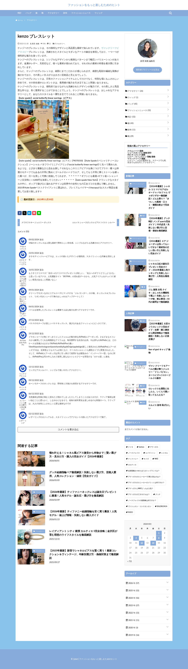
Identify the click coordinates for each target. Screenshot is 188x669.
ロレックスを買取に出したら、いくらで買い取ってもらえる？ (159, 392)
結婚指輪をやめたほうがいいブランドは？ (144, 471)
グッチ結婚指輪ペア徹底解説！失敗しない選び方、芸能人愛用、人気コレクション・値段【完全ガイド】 (82, 474)
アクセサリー (53, 13)
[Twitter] (24, 213)
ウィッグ (98, 13)
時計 (19, 13)
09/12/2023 (34, 380)
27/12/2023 (34, 320)
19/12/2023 (34, 334)
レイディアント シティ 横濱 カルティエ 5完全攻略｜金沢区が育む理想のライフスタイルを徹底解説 (83, 533)
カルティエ (132, 465)
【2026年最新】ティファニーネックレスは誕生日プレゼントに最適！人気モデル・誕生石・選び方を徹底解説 (83, 494)
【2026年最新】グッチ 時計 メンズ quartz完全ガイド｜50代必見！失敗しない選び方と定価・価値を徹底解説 (159, 224)
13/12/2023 (34, 367)
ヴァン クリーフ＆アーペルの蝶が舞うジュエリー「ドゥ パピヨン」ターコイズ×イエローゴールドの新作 (159, 372)
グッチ (157, 494)
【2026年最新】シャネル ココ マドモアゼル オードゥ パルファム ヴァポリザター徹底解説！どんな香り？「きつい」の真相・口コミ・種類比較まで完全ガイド (159, 197)
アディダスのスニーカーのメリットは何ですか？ (146, 482)
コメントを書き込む (68, 429)
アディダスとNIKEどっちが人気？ (140, 488)
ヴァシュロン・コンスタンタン (139, 506)
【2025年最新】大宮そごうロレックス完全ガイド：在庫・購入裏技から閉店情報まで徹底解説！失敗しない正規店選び (159, 331)
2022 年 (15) (133, 613)
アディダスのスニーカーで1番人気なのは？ (144, 477)
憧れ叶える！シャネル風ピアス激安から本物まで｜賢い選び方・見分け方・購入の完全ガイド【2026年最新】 (82, 455)
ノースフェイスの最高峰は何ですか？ (142, 500)
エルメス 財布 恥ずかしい (159, 406)
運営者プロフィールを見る (147, 70)
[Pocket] (34, 213)
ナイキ (130, 447)
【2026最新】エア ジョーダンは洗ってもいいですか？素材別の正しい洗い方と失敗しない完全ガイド (159, 247)
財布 (65, 13)
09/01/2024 (34, 290)
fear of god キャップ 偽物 (159, 351)
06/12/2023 (34, 394)
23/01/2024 (34, 253)
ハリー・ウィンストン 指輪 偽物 (141, 157)
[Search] (170, 13)
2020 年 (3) (133, 628)
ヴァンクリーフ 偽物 (136, 159)
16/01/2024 (34, 270)
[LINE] (39, 213)
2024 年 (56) (133, 598)
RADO (130, 512)
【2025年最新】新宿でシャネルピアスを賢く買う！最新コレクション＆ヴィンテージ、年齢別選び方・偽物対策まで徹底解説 (84, 554)
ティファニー (133, 459)
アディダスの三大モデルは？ (139, 494)
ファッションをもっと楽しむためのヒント (94, 4)
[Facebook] (20, 213)
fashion (141, 447)
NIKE (156, 459)
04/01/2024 (34, 307)
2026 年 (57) (133, 583)
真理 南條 (35, 43)
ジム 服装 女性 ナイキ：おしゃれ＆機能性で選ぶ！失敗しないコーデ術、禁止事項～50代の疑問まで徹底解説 (159, 296)
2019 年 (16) (133, 635)
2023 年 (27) (133, 605)
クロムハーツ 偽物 (135, 151)
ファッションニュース (81, 13)
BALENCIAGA (162, 506)
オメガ (146, 459)
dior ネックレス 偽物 (136, 155)
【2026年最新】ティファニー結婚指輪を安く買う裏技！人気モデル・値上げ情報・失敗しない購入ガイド (83, 513)
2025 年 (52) (133, 591)
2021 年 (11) (133, 620)
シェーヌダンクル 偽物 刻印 (139, 153)
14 (153, 543)
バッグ (28, 13)
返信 (41, 240)
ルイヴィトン (150, 453)
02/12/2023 (34, 414)
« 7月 (129, 561)
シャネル (164, 453)
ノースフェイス (134, 453)
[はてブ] (29, 213)
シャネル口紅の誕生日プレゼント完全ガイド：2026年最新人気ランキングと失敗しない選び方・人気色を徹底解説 (159, 271)
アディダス (154, 447)
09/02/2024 (34, 240)
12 (142, 543)
